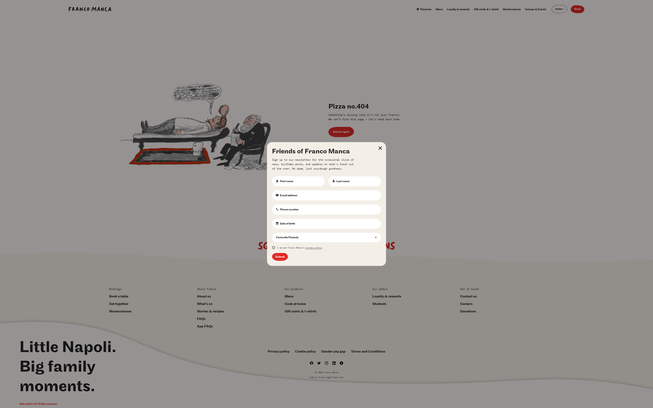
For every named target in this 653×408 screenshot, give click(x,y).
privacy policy (314, 247)
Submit (280, 257)
